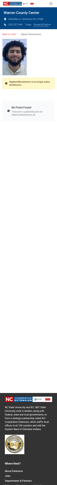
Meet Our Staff (9, 34)
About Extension (14, 471)
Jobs (7, 476)
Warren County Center (21, 13)
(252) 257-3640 (15, 24)
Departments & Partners (18, 480)
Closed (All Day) (40, 24)
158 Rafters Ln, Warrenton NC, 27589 (25, 19)
